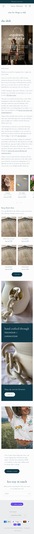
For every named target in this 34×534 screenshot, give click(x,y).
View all (17, 274)
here (8, 136)
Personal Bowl (8, 267)
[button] (3, 6)
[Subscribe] (29, 494)
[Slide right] (20, 202)
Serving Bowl (25, 238)
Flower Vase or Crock (8, 238)
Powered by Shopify (18, 528)
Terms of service (17, 530)
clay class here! (21, 136)
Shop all (9, 394)
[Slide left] (13, 202)
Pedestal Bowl (25, 267)
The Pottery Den (11, 95)
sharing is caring (12, 471)
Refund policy (27, 528)
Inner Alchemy (10, 528)
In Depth (8, 193)
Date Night (22, 193)
